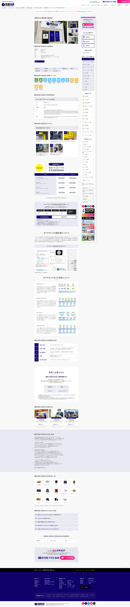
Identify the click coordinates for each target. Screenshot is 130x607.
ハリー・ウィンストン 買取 (86, 172)
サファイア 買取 (85, 84)
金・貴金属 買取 (87, 102)
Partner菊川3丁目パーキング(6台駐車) (45, 99)
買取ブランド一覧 (86, 180)
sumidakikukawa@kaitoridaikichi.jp (47, 55)
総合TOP (36, 578)
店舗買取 (41, 420)
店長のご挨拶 (38, 70)
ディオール (49, 596)
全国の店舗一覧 (86, 52)
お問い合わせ (88, 24)
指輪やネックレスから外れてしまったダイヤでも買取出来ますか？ (49, 514)
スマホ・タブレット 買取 (89, 132)
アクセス (54, 68)
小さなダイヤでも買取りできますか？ (44, 518)
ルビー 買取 (85, 81)
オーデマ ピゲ (66, 594)
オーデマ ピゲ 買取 (85, 149)
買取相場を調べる (71, 212)
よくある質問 (126, 5)
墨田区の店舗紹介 (46, 7)
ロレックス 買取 (85, 141)
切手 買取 (86, 119)
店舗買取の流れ (64, 68)
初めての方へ (93, 5)
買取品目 (45, 70)
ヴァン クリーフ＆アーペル (84, 596)
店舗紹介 (36, 583)
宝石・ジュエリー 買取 (88, 106)
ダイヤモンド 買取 (86, 75)
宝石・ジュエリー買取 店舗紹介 (20, 7)
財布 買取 (86, 112)
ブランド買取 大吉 (4, 7)
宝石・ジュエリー (53, 540)
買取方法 (72, 68)
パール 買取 (85, 86)
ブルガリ (37, 192)
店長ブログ (37, 61)
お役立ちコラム (85, 201)
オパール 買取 (85, 73)
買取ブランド (37, 580)
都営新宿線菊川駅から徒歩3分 (43, 128)
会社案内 (89, 583)
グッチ (54, 596)
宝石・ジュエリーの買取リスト (88, 193)
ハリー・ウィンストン (70, 596)
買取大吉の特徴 (47, 580)
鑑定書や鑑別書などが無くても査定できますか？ (46, 522)
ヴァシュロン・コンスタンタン (74, 594)
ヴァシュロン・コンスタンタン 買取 (87, 152)
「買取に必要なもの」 (82, 11)
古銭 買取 (86, 125)
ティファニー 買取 (85, 169)
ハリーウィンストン (39, 177)
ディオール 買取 (85, 162)
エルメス (82, 594)
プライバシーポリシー (91, 581)
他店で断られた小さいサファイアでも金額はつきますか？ (48, 525)
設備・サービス (38, 68)
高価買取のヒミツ (47, 583)
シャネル (87, 594)
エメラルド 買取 (85, 78)
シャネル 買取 (84, 157)
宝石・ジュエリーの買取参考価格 (88, 191)
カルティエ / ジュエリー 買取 (88, 61)
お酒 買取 (86, 109)
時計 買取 (86, 96)
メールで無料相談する (68, 557)
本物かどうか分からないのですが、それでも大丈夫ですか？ (48, 529)
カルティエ (38, 182)
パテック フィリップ (59, 594)
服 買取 (86, 115)
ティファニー (38, 187)
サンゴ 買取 (85, 89)
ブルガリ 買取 (84, 174)
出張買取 (56, 420)
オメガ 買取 (84, 144)
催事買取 (71, 420)
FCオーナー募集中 (84, 587)
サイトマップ (36, 586)
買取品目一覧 (62, 578)
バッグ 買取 (87, 99)
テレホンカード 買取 (88, 135)
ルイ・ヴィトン (92, 594)
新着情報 (36, 585)
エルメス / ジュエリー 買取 (88, 70)
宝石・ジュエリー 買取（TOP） (88, 59)
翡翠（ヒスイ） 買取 (86, 64)
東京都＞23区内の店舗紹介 (38, 7)
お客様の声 (85, 199)
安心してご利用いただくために (49, 584)
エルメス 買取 (84, 154)
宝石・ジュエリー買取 (11, 7)
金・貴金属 (37, 540)
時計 (66, 540)
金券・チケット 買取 (88, 122)
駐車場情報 (46, 68)
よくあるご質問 (55, 70)
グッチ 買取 (84, 164)
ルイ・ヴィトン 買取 (85, 159)
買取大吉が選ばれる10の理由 (49, 581)
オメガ (54, 594)
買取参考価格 (37, 581)
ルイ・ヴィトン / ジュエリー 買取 (88, 67)
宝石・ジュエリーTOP (85, 5)
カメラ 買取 (87, 128)
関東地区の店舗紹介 (30, 7)
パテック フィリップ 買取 (86, 146)
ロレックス (49, 594)
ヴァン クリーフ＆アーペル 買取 (87, 177)
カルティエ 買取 (85, 167)
